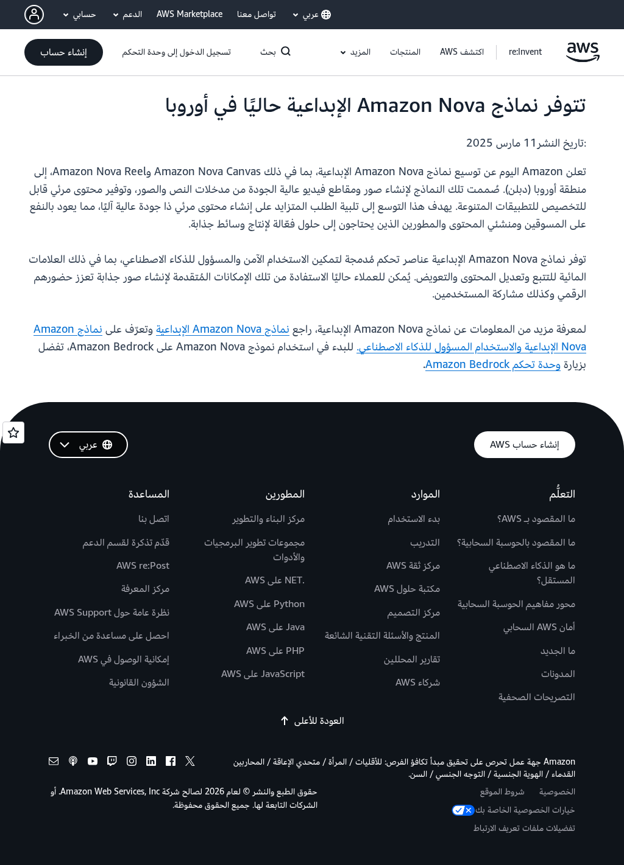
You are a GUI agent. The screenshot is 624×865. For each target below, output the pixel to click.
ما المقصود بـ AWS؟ (536, 519)
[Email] (53, 763)
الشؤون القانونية (139, 682)
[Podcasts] (73, 763)
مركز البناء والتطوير (268, 519)
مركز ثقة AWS (413, 565)
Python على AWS (269, 604)
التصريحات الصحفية (536, 697)
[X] (190, 763)
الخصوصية (557, 791)
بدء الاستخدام (414, 519)
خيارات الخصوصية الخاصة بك (525, 810)
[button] (462, 52)
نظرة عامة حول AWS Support (111, 612)
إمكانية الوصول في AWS (123, 659)
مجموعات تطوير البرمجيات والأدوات (254, 550)
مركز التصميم (414, 612)
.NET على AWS (275, 580)
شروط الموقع (502, 791)
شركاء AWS (417, 682)
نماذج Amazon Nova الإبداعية (222, 329)
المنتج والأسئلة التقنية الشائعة (382, 635)
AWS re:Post (142, 565)
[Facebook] (171, 763)
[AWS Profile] (34, 14)
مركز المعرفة (145, 589)
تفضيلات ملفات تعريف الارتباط (524, 828)
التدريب (425, 542)
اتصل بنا (153, 519)
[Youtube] (93, 763)
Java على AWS (275, 627)
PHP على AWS (275, 651)
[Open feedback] (13, 432)
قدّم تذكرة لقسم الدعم (126, 542)
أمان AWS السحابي (539, 627)
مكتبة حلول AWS (407, 589)
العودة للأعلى (319, 721)
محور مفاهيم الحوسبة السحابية (516, 604)
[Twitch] (112, 763)
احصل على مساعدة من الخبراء (111, 635)
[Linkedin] (151, 763)
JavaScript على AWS (263, 674)
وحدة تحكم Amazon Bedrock (493, 364)
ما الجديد (558, 651)
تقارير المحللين (412, 659)
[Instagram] (131, 763)
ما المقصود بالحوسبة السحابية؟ (516, 542)
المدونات (558, 674)
